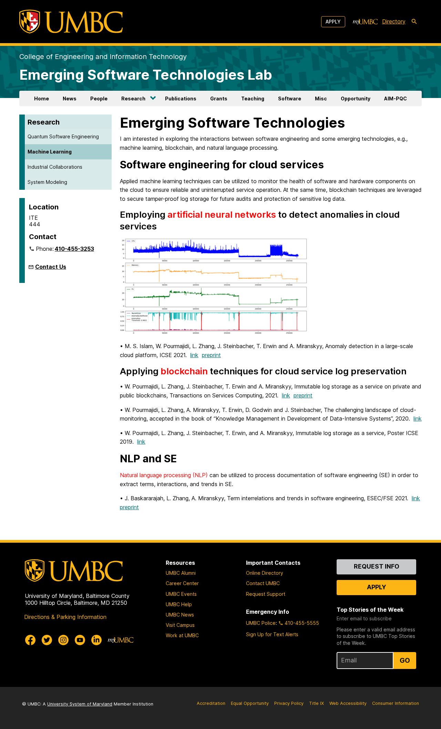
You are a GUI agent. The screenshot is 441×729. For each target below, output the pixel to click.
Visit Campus (180, 625)
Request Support (265, 594)
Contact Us (50, 266)
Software (289, 98)
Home (41, 98)
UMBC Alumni (181, 573)
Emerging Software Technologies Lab (145, 74)
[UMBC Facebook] (30, 640)
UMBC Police (261, 623)
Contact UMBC (263, 583)
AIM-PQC (395, 98)
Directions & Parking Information (65, 616)
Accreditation (211, 703)
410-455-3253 (74, 248)
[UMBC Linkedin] (96, 640)
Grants (218, 98)
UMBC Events (181, 594)
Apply (333, 21)
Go (405, 660)
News (69, 98)
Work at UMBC (182, 635)
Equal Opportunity (250, 703)
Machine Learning (50, 152)
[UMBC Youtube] (80, 640)
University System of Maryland (79, 704)
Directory (393, 21)
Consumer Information (395, 703)
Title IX (316, 703)
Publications (180, 98)
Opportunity (355, 98)
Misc (321, 98)
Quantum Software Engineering (63, 136)
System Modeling (47, 182)
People (98, 98)
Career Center (182, 583)
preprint (211, 355)
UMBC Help (179, 604)
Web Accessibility (348, 703)
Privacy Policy (289, 703)
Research (133, 98)
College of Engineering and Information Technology (103, 56)
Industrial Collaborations (55, 167)
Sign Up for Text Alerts (272, 634)
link (194, 355)
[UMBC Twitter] (46, 640)
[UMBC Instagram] (63, 640)
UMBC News (180, 615)
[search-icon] (414, 21)
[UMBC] (71, 22)
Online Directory (264, 573)
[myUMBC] (365, 21)
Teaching (252, 98)
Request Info (376, 566)
